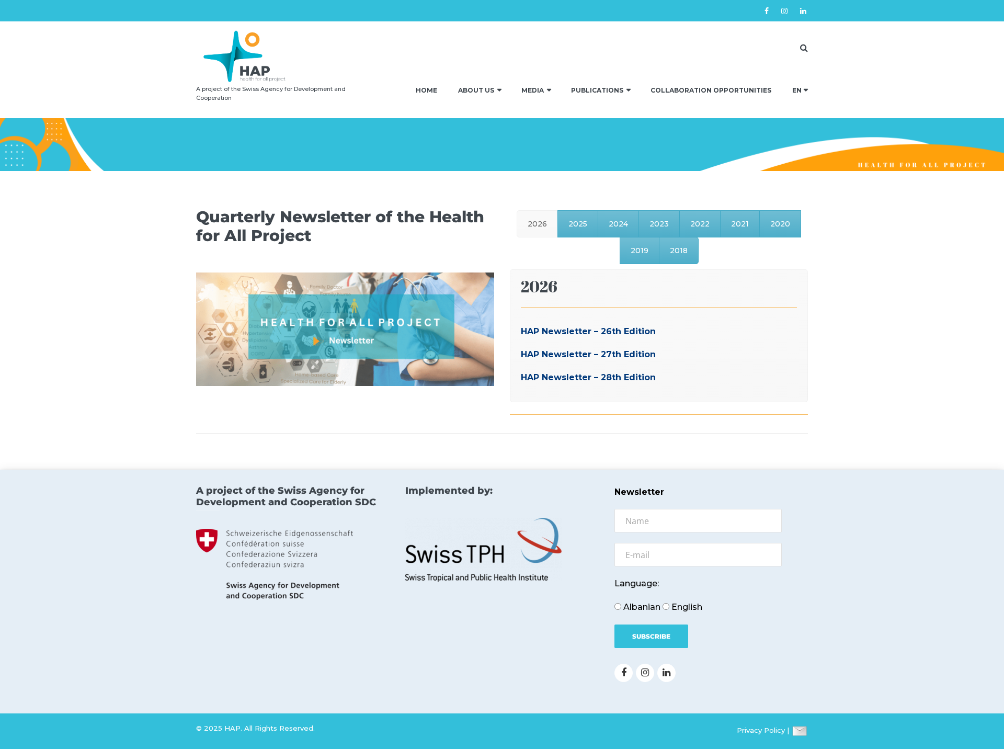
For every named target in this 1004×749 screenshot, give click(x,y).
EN (797, 90)
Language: (636, 583)
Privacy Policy (761, 730)
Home (426, 90)
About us (476, 90)
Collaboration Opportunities (711, 90)
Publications (597, 90)
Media (532, 90)
